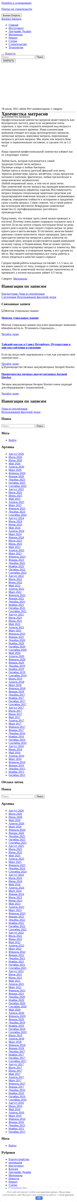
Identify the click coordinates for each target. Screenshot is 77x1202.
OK (39, 1198)
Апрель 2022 (16, 588)
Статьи (13, 40)
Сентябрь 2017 (18, 704)
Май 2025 (14, 498)
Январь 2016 (16, 765)
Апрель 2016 (16, 755)
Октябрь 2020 (17, 646)
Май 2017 (14, 717)
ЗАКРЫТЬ (8, 60)
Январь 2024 (16, 537)
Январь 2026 (16, 476)
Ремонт (13, 37)
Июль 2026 (15, 457)
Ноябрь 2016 (16, 736)
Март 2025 (15, 505)
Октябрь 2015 (17, 775)
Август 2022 (16, 575)
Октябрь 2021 (17, 608)
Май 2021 (14, 624)
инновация (15, 1162)
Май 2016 (14, 752)
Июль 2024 (15, 521)
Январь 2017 (16, 730)
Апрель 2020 (16, 656)
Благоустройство (19, 1159)
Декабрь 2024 (17, 511)
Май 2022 (14, 585)
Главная (13, 24)
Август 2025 (16, 489)
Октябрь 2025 (17, 482)
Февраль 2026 (17, 473)
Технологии (16, 47)
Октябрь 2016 (17, 739)
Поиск (40, 57)
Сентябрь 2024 (18, 514)
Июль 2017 (15, 710)
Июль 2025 (15, 492)
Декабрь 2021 (17, 601)
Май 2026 (14, 463)
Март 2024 (15, 534)
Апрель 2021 (16, 627)
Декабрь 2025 (17, 479)
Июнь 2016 (15, 749)
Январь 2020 (16, 662)
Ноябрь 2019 (16, 669)
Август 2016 (16, 746)
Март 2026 (15, 469)
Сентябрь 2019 (18, 675)
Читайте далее (10, 334)
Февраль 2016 (17, 762)
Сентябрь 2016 (18, 742)
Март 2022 (15, 592)
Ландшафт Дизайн (20, 31)
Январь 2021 (16, 636)
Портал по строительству (16, 9)
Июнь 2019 (15, 678)
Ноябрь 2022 (16, 566)
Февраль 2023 (17, 556)
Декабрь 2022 (17, 563)
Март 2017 (15, 723)
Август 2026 (16, 453)
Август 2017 (16, 707)
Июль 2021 (15, 617)
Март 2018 (15, 685)
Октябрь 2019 (17, 672)
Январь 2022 (16, 598)
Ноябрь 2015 (16, 771)
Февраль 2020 (17, 659)
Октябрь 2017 (17, 701)
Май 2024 (14, 527)
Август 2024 (16, 518)
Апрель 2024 (16, 530)
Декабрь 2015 (17, 768)
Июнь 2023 (15, 543)
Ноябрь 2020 (16, 643)
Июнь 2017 (15, 714)
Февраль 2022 (17, 595)
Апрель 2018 (16, 681)
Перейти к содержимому (16, 2)
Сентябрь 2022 (18, 572)
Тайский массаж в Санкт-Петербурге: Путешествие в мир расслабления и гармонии (36, 346)
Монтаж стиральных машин (19, 317)
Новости (10, 53)
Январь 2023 (16, 559)
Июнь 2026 (15, 460)
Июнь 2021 (15, 620)
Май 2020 (14, 653)
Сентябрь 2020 (18, 649)
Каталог (13, 1168)
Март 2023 (15, 553)
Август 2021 (16, 614)
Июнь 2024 (15, 524)
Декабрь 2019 (17, 665)
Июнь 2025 (15, 495)
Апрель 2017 (16, 720)
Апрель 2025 (16, 502)
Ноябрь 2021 (16, 604)
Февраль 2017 (17, 726)
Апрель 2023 (16, 550)
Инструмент (16, 28)
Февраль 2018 (17, 688)
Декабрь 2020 (17, 640)
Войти (12, 440)
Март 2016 (15, 759)
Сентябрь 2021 (18, 611)
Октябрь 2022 (17, 569)
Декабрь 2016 (17, 733)
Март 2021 (15, 630)
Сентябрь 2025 (18, 486)
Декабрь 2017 (17, 694)
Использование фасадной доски (20, 411)
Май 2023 (14, 547)
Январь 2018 (16, 691)
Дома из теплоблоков (14, 408)
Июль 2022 (15, 579)
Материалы (16, 34)
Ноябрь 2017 (16, 698)
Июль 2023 (15, 540)
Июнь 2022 (15, 582)
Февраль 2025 (17, 508)
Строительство (18, 44)
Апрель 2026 (16, 466)
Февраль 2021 (17, 633)
